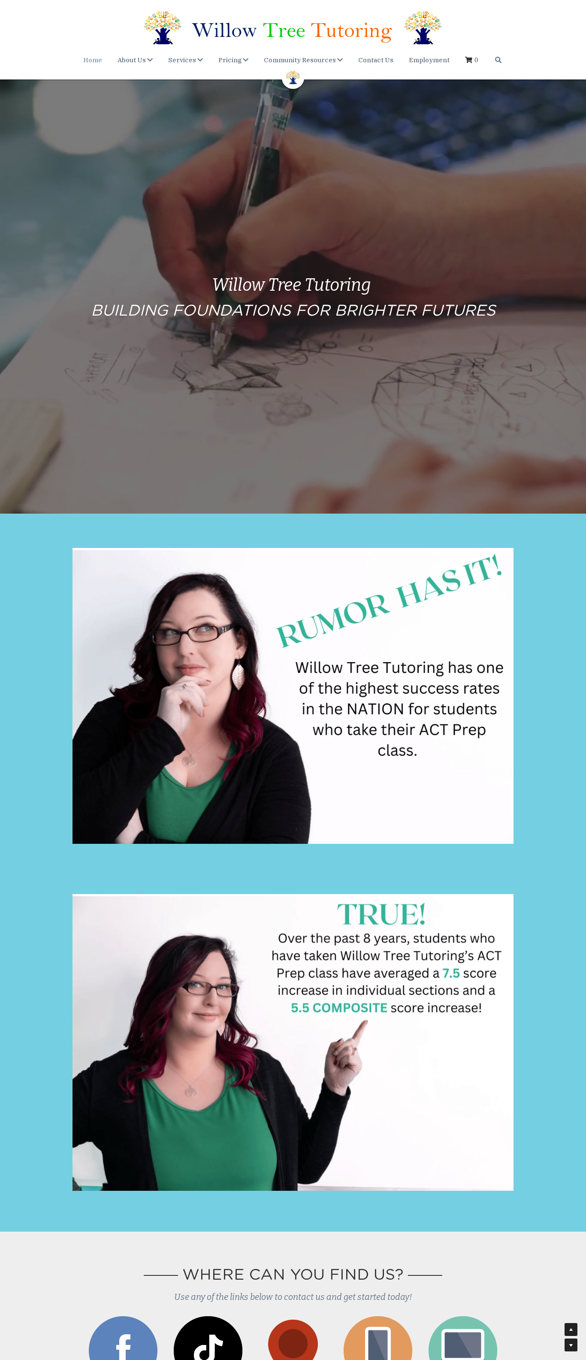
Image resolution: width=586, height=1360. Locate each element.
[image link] (293, 76)
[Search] (498, 60)
